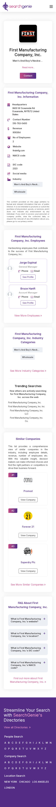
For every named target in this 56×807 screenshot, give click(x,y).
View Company (28, 499)
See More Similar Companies (27, 584)
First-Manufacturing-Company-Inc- (18, 18)
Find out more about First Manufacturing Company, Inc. (27, 680)
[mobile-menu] (51, 7)
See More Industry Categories (27, 370)
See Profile (28, 277)
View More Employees (27, 315)
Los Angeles (40, 781)
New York (10, 781)
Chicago (24, 781)
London (9, 787)
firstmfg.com (19, 150)
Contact (28, 75)
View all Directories (16, 727)
